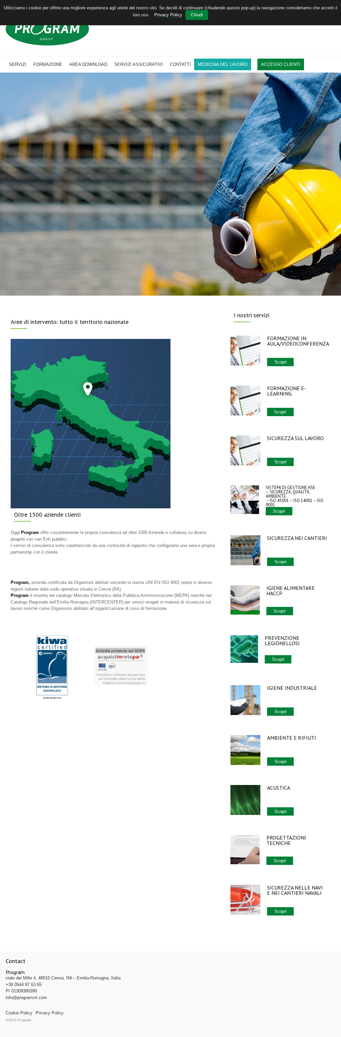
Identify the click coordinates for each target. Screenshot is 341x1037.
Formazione (47, 64)
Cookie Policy (19, 1013)
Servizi (17, 64)
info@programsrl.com (26, 997)
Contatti (180, 64)
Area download (88, 64)
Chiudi (197, 14)
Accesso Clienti (280, 64)
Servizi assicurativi (138, 64)
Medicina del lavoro (222, 64)
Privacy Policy (50, 1013)
